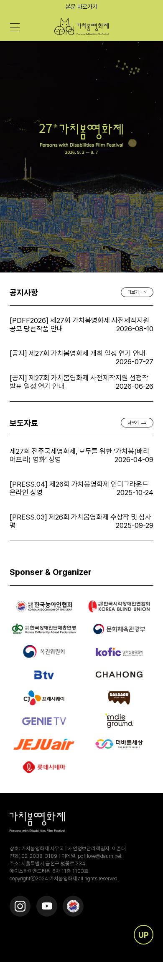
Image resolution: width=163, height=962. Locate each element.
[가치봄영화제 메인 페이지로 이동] (81, 26)
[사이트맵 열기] (14, 27)
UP (143, 935)
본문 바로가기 (81, 6)
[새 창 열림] (20, 906)
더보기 (133, 292)
